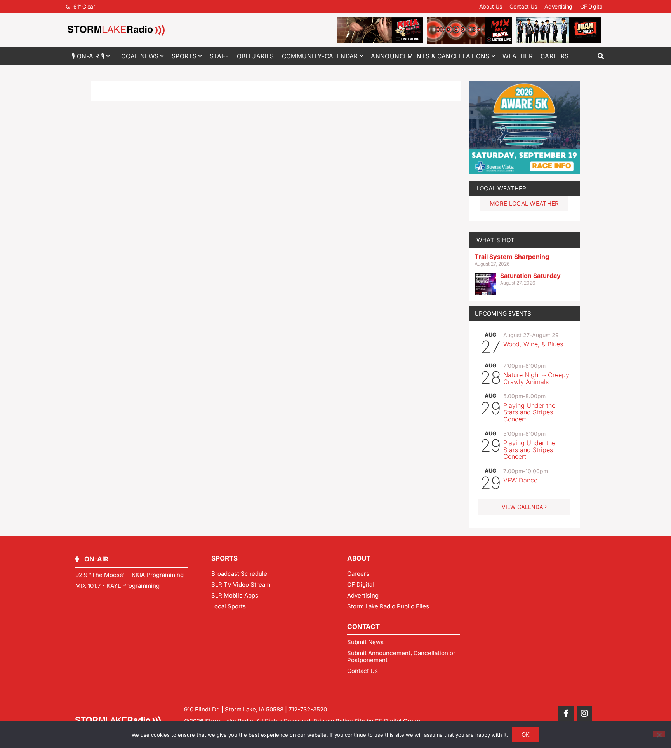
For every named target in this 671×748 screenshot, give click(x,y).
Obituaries (255, 56)
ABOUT (358, 558)
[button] (600, 56)
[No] (659, 734)
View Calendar (524, 506)
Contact (363, 627)
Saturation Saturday (530, 276)
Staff (219, 56)
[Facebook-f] (566, 713)
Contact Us (523, 6)
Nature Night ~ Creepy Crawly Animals (536, 378)
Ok (526, 734)
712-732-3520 (308, 709)
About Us (490, 6)
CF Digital (591, 6)
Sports (184, 56)
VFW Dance (520, 480)
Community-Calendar (320, 56)
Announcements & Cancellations (430, 56)
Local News (137, 56)
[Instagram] (584, 713)
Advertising (558, 6)
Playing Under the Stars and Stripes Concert (529, 412)
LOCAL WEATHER (501, 188)
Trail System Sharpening (512, 256)
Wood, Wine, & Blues (533, 344)
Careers (555, 56)
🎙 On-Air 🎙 (87, 56)
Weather (517, 56)
